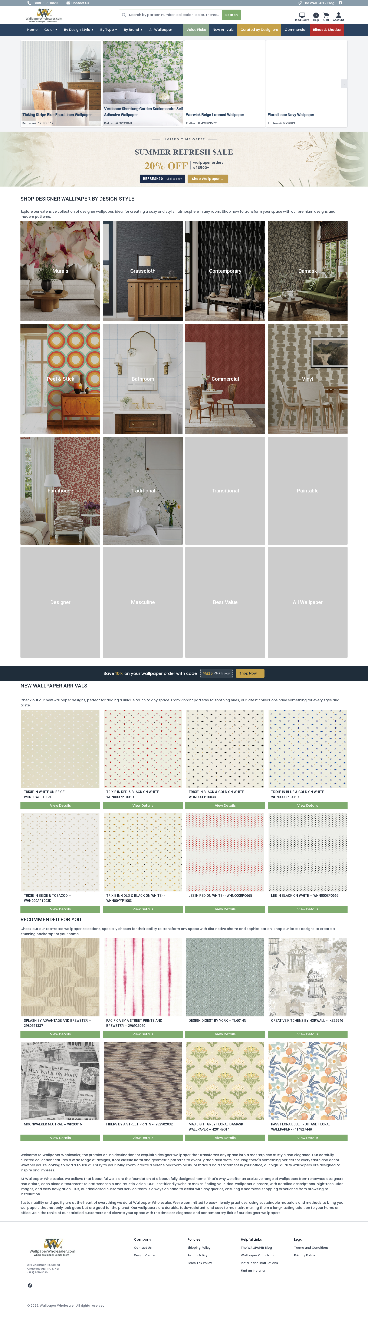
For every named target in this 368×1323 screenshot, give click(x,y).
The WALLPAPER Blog (318, 3)
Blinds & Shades (327, 29)
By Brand (131, 29)
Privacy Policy (304, 1255)
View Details (60, 805)
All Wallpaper (160, 29)
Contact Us (80, 3)
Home (32, 29)
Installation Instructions (259, 1263)
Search (231, 14)
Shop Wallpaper (208, 178)
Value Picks (196, 29)
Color (49, 29)
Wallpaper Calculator (258, 1255)
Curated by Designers (259, 29)
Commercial (295, 29)
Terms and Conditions (311, 1248)
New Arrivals (223, 29)
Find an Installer (253, 1270)
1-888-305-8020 (45, 3)
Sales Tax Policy (199, 1263)
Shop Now (250, 673)
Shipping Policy (198, 1248)
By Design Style (77, 29)
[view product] (60, 748)
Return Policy (197, 1255)
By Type (107, 29)
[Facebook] (340, 3)
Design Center (145, 1255)
